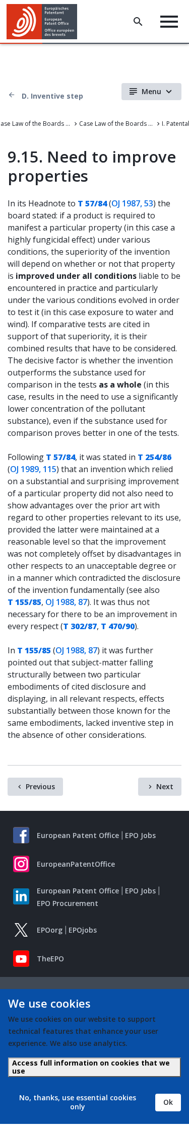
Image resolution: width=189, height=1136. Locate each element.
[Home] (46, 21)
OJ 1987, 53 (132, 203)
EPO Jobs (140, 835)
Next (164, 786)
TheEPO (50, 958)
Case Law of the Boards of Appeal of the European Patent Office (117, 123)
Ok (168, 1102)
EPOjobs (83, 930)
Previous (40, 786)
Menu (151, 91)
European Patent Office (78, 835)
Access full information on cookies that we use (91, 1067)
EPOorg (49, 930)
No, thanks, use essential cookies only (77, 1102)
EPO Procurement (67, 903)
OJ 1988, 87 (66, 602)
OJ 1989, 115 (33, 469)
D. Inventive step (52, 96)
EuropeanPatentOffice (76, 864)
